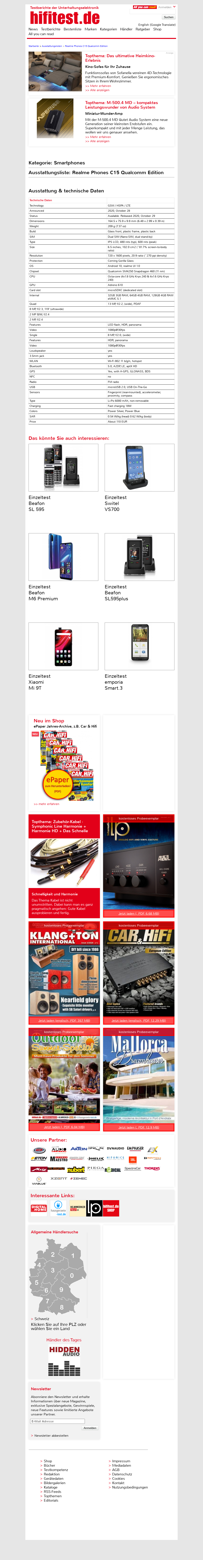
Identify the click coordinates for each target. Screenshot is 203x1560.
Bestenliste (72, 29)
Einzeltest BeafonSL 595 (40, 503)
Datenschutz (122, 1474)
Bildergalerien (54, 1483)
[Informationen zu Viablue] (39, 1181)
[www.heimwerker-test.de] (77, 1220)
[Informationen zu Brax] (95, 1150)
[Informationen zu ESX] (152, 1150)
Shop (157, 29)
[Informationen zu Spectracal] (132, 1171)
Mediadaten (121, 1465)
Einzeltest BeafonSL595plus (116, 593)
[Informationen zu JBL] (132, 1160)
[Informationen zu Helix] (95, 1160)
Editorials (51, 1500)
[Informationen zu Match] (152, 1160)
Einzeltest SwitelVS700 (116, 503)
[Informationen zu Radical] (112, 1171)
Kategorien (108, 29)
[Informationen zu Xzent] (58, 1181)
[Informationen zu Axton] (78, 1150)
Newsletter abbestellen (51, 1436)
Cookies (118, 1478)
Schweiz (41, 1318)
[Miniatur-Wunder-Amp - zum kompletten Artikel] (57, 122)
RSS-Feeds (52, 1491)
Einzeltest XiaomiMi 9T (40, 682)
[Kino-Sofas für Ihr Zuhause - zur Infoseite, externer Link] (57, 73)
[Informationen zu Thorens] (152, 1171)
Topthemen (53, 1496)
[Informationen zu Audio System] (58, 1150)
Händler (126, 29)
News (33, 29)
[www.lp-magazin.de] (94, 1220)
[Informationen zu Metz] (39, 1171)
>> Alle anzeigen (97, 90)
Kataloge (50, 1487)
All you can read (41, 34)
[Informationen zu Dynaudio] (115, 1150)
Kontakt (118, 1483)
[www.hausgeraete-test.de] (58, 1220)
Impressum (121, 1461)
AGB (116, 1469)
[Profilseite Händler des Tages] (64, 1375)
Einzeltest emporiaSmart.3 (116, 682)
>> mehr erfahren (46, 804)
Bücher (49, 1465)
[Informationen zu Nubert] (75, 1171)
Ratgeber (143, 29)
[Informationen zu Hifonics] (115, 1160)
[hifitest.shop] (111, 1220)
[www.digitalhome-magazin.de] (39, 1220)
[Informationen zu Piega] (95, 1171)
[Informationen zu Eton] (39, 1160)
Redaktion (52, 1474)
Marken (91, 29)
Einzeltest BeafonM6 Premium (43, 593)
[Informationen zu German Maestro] (58, 1160)
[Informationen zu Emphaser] (135, 1150)
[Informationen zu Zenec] (78, 1181)
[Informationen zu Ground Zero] (75, 1160)
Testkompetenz (56, 1469)
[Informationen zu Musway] (56, 1171)
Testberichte (50, 29)
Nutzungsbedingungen (130, 1487)
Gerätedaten (53, 1478)
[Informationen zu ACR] (39, 1150)
